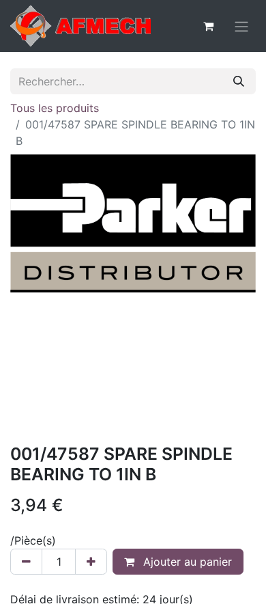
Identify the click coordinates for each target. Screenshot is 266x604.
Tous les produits (54, 108)
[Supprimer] (26, 562)
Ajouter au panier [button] (186, 561)
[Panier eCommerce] (208, 26)
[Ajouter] (91, 562)
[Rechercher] (239, 81)
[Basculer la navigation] (241, 26)
